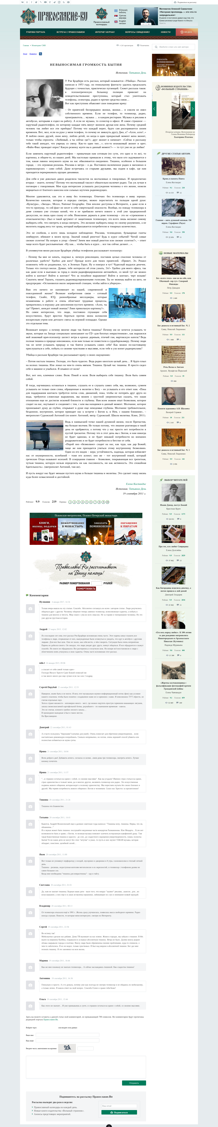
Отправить (134, 1083)
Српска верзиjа (122, 16)
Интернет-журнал (104, 32)
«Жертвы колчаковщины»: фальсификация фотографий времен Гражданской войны (173, 685)
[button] (143, 24)
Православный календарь (102, 23)
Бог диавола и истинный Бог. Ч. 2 (173, 325)
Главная (26, 45)
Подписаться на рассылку (187, 2)
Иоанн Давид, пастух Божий (173, 504)
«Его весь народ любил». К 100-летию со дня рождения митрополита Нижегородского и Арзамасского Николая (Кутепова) (173, 637)
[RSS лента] (64, 2)
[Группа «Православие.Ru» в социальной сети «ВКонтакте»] (22, 2)
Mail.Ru (55, 1027)
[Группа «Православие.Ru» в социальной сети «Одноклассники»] (27, 2)
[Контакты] (68, 2)
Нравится (33, 53)
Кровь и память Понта (173, 178)
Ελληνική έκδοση (123, 11)
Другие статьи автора (176, 153)
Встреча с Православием (71, 32)
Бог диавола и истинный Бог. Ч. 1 (173, 449)
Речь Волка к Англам (173, 367)
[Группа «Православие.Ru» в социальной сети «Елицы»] (50, 2)
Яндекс (50, 1027)
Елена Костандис (136, 484)
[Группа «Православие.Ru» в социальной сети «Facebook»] (31, 2)
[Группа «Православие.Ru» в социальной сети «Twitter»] (36, 2)
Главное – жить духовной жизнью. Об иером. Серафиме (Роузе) (173, 222)
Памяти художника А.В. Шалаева (174, 408)
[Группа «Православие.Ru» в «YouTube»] (45, 2)
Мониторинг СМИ (39, 45)
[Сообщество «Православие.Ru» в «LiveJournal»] (41, 2)
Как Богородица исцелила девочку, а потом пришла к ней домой (173, 589)
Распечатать (144, 45)
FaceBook (39, 1027)
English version (122, 22)
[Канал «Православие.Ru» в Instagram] (59, 2)
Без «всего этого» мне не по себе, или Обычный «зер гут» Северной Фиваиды (173, 281)
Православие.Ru (50, 1019)
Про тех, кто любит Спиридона (173, 546)
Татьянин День (137, 72)
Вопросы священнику (137, 32)
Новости (165, 32)
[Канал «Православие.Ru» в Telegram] (54, 2)
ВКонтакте (45, 1027)
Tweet (25, 53)
